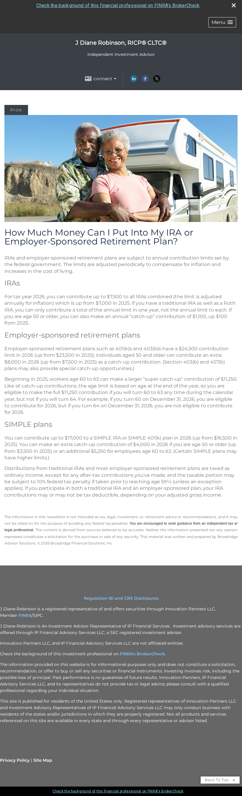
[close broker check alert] (233, 5)
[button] (222, 22)
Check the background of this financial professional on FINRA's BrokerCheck (118, 5)
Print (16, 110)
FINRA (25, 615)
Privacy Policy (15, 760)
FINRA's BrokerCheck (142, 653)
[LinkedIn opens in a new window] (133, 80)
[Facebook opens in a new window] (145, 80)
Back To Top (217, 780)
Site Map (42, 760)
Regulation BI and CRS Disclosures (121, 598)
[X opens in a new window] (156, 80)
